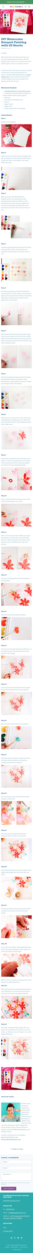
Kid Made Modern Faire (11, 1200)
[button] (3, 6)
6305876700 (10, 1209)
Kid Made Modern (15, 1245)
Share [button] (4, 53)
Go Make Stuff (8, 1231)
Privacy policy (24, 1247)
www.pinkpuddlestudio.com (11, 1139)
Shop (4, 1227)
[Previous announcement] (3, 2)
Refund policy (14, 1247)
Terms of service (17, 1249)
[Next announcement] (30, 2)
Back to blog (18, 1149)
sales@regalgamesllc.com (17, 1212)
